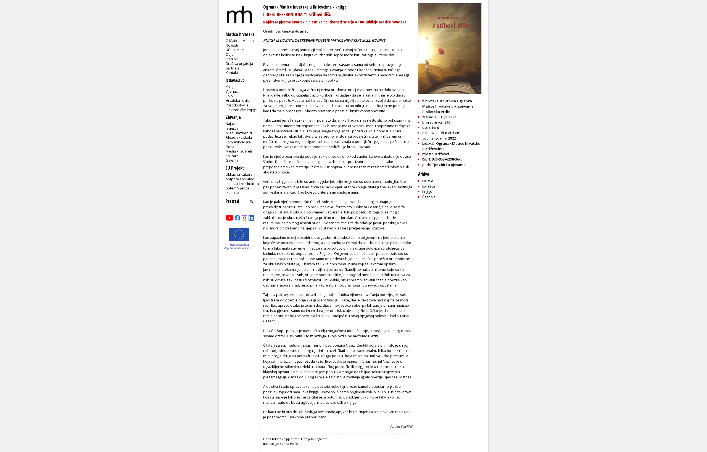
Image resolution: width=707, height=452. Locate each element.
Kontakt (232, 72)
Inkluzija (232, 192)
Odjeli (230, 54)
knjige (341, 7)
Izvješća (232, 128)
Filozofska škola (239, 137)
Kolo (229, 95)
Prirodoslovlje (237, 105)
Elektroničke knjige (241, 109)
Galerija (232, 160)
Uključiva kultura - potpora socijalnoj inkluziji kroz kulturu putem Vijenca (242, 181)
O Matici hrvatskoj (240, 40)
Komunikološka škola (238, 144)
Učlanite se (235, 49)
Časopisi (429, 196)
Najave (231, 123)
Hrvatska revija (238, 100)
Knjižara (232, 155)
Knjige (231, 86)
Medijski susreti (239, 151)
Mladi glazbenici (239, 132)
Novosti (232, 45)
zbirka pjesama (452, 164)
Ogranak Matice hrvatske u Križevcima (297, 7)
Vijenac (232, 91)
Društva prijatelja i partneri (240, 66)
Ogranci (232, 59)
